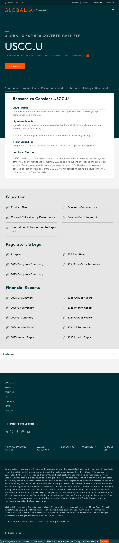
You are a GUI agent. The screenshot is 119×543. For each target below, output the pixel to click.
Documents (102, 88)
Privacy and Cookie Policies (86, 541)
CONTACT (9, 402)
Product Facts (30, 88)
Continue (104, 541)
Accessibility (89, 447)
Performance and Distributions (60, 88)
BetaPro (75, 3)
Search (108, 3)
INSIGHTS (9, 388)
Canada (10, 3)
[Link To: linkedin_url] (6, 432)
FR (23, 3)
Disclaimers (67, 447)
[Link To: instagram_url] (23, 432)
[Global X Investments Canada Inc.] (18, 10)
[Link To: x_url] (11, 432)
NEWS (7, 406)
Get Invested (15, 66)
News (85, 3)
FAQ (6, 397)
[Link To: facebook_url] (17, 432)
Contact (96, 3)
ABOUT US (9, 392)
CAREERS (9, 411)
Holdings (87, 88)
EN (17, 3)
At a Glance (12, 88)
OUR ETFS (9, 383)
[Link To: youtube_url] (28, 432)
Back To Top (14, 533)
